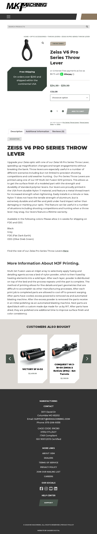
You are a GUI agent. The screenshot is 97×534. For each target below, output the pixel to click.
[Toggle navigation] (8, 17)
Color (53, 92)
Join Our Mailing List (48, 472)
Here (65, 251)
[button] (43, 43)
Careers (48, 476)
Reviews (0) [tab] (58, 131)
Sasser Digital (53, 530)
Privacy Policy (48, 467)
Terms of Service (48, 462)
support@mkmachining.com (52, 419)
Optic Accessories (38, 36)
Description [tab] (16, 131)
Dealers (48, 458)
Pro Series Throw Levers (71, 122)
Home (26, 36)
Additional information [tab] (37, 131)
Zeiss (52, 124)
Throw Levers (54, 36)
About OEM (48, 453)
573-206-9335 (52, 422)
